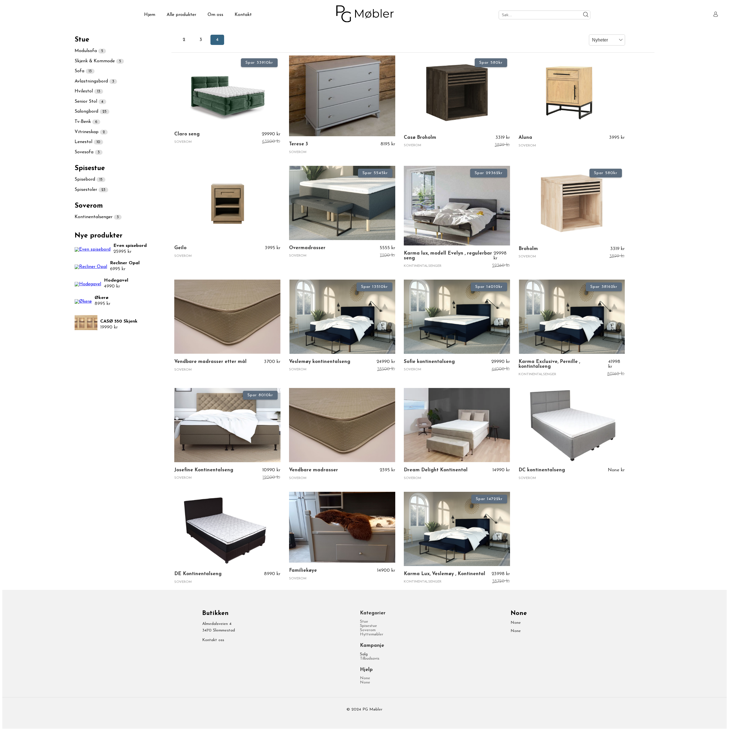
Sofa (83, 71)
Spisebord (89, 179)
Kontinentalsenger (97, 217)
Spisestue (368, 626)
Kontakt (243, 15)
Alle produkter (181, 15)
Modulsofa (89, 51)
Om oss (215, 15)
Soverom (368, 630)
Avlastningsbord (94, 81)
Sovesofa (87, 152)
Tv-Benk (86, 121)
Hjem (149, 15)
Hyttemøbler (371, 634)
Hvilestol (87, 91)
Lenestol (87, 142)
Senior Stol (89, 101)
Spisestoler (90, 189)
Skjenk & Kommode (98, 61)
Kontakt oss (213, 640)
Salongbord (91, 111)
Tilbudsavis (369, 658)
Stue (364, 622)
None (365, 678)
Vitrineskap (90, 132)
